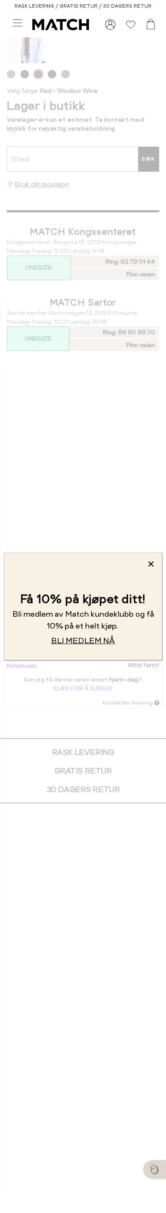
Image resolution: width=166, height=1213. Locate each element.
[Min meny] (110, 24)
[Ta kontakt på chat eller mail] (154, 1169)
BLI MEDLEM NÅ (83, 640)
